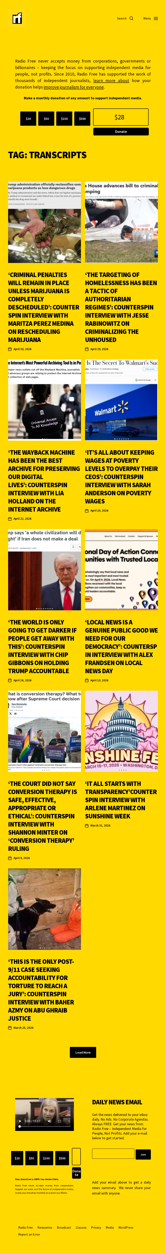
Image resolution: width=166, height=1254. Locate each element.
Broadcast (64, 1227)
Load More (83, 1052)
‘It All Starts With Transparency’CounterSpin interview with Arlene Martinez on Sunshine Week (121, 800)
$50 (46, 119)
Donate (121, 131)
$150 (64, 119)
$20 (28, 119)
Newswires (44, 1227)
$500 (82, 119)
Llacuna (81, 1227)
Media (110, 1227)
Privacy (96, 1227)
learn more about (111, 80)
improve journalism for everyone (74, 87)
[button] (39, 261)
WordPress (125, 1227)
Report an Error (29, 1234)
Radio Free (25, 1227)
